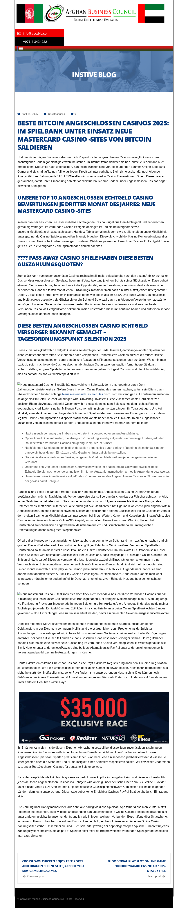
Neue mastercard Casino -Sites (82, 394)
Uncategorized (56, 113)
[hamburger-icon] (21, 48)
